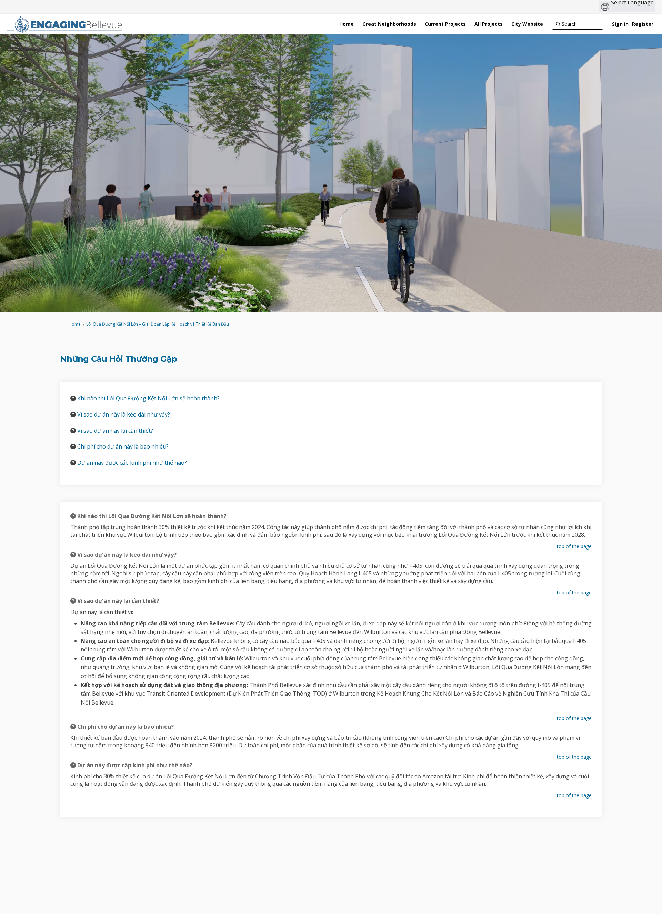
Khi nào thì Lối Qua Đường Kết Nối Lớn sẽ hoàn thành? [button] (148, 398)
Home (75, 324)
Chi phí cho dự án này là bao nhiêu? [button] (123, 446)
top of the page (574, 546)
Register (642, 24)
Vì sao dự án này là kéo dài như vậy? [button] (123, 414)
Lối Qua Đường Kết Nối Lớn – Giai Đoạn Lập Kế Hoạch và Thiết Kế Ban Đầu (157, 324)
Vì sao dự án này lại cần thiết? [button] (115, 430)
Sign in (620, 24)
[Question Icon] (73, 398)
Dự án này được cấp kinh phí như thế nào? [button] (132, 462)
